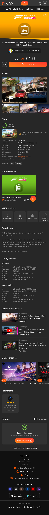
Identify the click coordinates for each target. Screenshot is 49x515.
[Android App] (32, 496)
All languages (43, 419)
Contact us (24, 465)
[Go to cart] (39, 3)
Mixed (20, 159)
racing (18, 164)
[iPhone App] (16, 496)
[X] (16, 489)
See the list (21, 140)
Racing (20, 154)
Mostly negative (23, 157)
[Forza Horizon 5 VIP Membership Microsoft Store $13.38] (19, 185)
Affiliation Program (24, 462)
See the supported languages (27, 143)
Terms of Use (24, 456)
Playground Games (24, 147)
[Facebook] (27, 489)
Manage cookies (24, 503)
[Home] (7, 3)
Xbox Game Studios (24, 150)
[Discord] (10, 489)
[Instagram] (21, 489)
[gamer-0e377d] (10, 398)
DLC (12, 164)
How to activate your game (26, 145)
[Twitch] (38, 489)
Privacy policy (24, 459)
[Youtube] (33, 489)
